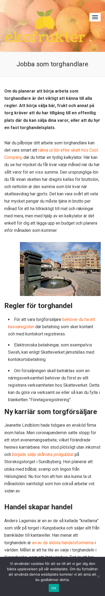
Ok (53, 588)
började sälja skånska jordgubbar (43, 454)
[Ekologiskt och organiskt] (45, 25)
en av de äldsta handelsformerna (62, 542)
